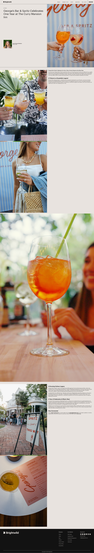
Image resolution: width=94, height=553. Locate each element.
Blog (59, 538)
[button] (58, 2)
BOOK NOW (91, 2)
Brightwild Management (72, 538)
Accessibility (61, 545)
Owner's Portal (61, 541)
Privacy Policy (61, 543)
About (60, 534)
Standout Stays (70, 536)
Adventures (70, 541)
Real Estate (70, 534)
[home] (7, 2)
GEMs (60, 536)
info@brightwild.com (84, 537)
